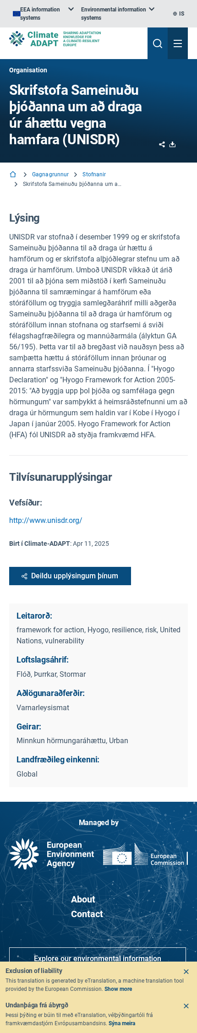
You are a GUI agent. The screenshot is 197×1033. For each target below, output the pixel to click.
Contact (87, 913)
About (83, 899)
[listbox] (43, 13)
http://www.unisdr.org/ (45, 520)
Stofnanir (94, 174)
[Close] (186, 971)
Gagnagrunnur (50, 174)
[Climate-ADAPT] (74, 38)
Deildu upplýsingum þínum (74, 575)
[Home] (13, 175)
